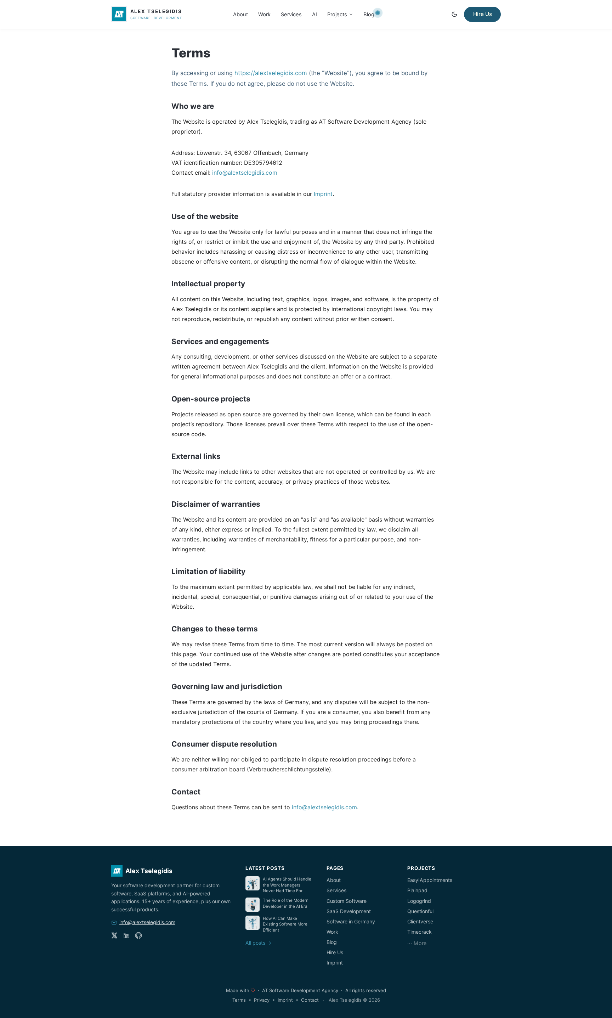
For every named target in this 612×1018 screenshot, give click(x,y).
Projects (337, 14)
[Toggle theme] (454, 14)
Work (264, 14)
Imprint (323, 193)
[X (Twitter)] (114, 935)
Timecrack (419, 932)
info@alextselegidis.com (244, 172)
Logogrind (419, 901)
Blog (368, 14)
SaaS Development (349, 911)
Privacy (262, 1000)
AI (314, 14)
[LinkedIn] (126, 935)
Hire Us (482, 14)
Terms (239, 1000)
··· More (417, 943)
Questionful (420, 911)
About (240, 14)
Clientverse (420, 921)
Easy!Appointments (429, 880)
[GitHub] (138, 935)
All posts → (258, 943)
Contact (310, 1000)
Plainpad (417, 890)
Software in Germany (351, 921)
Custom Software (347, 901)
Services (291, 14)
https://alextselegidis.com (270, 73)
